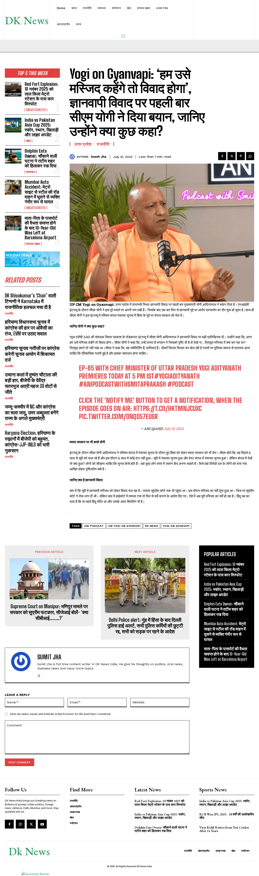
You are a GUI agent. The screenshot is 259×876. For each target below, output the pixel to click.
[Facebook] (222, 156)
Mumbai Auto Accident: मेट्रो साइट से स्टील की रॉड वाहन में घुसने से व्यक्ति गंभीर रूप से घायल (42, 191)
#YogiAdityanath (177, 376)
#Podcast (180, 384)
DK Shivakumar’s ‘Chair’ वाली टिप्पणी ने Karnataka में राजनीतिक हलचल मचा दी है (30, 301)
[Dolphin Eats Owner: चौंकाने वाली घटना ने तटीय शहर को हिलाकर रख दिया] (13, 156)
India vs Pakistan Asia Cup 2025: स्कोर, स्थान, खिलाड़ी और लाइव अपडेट (41, 127)
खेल (28, 140)
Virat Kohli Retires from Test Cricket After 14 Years (224, 829)
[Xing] (38, 674)
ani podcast (94, 525)
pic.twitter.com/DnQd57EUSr (118, 416)
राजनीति (9, 313)
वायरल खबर (33, 243)
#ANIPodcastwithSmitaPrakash (122, 384)
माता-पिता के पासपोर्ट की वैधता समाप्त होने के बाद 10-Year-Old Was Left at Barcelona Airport (41, 227)
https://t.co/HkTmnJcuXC (167, 408)
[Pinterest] (241, 156)
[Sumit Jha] (73, 156)
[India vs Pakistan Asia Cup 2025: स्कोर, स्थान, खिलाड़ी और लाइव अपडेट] (13, 125)
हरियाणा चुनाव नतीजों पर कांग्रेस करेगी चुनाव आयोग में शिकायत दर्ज (32, 354)
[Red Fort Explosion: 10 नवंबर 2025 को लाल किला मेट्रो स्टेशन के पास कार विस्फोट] (13, 89)
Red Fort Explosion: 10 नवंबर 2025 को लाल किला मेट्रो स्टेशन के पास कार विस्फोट (41, 93)
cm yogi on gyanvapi (124, 525)
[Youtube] (42, 824)
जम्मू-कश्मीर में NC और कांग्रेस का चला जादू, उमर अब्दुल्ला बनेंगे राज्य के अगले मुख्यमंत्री (31, 412)
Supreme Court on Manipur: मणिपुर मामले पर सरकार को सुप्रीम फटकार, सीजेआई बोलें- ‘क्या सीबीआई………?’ (49, 612)
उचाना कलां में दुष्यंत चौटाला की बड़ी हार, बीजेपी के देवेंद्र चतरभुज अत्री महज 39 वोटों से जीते (31, 383)
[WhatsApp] (250, 156)
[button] (123, 36)
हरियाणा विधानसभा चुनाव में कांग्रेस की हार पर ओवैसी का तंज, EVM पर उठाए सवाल (29, 327)
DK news (151, 525)
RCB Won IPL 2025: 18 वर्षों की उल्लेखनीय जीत (226, 816)
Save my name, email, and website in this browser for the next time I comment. (60, 714)
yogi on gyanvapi (176, 525)
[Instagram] (20, 824)
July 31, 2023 (173, 428)
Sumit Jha (98, 157)
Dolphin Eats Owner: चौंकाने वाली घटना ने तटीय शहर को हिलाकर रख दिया (41, 158)
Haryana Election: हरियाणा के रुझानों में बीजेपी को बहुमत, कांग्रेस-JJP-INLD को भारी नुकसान (30, 441)
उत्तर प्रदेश (82, 144)
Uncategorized (36, 109)
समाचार (30, 171)
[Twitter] (231, 156)
